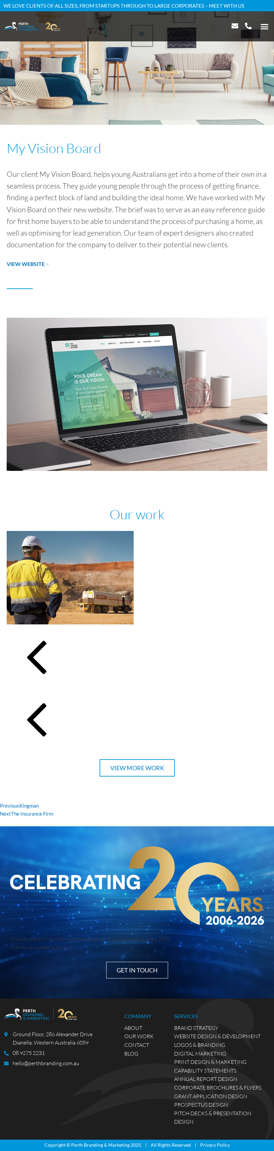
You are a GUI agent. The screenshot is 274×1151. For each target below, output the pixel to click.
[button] (264, 26)
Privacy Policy (215, 1145)
